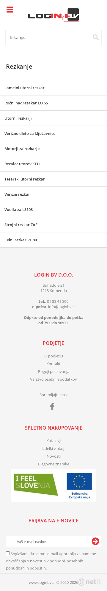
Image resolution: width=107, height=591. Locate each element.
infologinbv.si (61, 306)
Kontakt (53, 363)
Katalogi (53, 440)
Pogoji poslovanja (53, 371)
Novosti (54, 456)
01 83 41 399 (57, 301)
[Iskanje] (95, 37)
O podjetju (53, 356)
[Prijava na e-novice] (95, 541)
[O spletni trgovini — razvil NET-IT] (89, 582)
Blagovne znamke (53, 464)
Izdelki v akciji (53, 448)
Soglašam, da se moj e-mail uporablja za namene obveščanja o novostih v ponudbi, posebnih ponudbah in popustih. (51, 561)
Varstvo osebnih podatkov (53, 379)
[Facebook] (53, 407)
